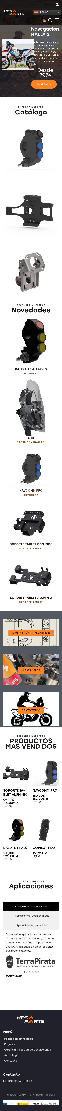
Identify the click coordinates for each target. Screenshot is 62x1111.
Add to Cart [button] (46, 840)
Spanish (43, 12)
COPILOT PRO (44, 848)
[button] (57, 20)
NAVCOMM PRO (45, 790)
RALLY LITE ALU (15, 848)
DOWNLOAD (14, 976)
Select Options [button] (16, 782)
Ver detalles (44, 84)
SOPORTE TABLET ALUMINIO (15, 792)
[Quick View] (10, 806)
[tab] (31, 906)
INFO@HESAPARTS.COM (17, 1081)
